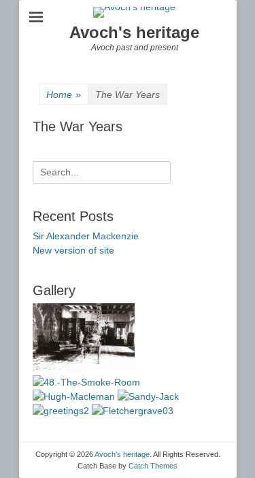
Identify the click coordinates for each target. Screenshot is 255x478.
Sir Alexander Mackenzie (86, 236)
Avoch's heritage (134, 32)
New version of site (73, 250)
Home (63, 94)
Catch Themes (153, 466)
